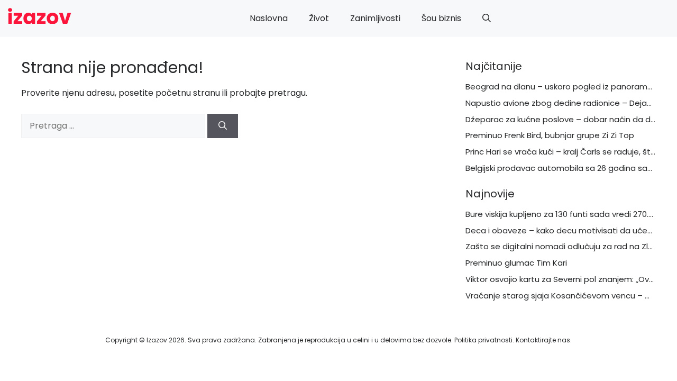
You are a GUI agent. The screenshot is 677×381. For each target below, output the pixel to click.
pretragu (287, 93)
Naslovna (269, 18)
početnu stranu (187, 93)
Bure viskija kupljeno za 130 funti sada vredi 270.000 (564, 214)
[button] (486, 18)
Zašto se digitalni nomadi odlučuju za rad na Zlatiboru (570, 246)
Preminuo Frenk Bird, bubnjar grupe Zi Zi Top (549, 135)
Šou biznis (441, 18)
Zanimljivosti (375, 18)
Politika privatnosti (483, 339)
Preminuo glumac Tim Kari (516, 262)
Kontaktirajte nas (543, 339)
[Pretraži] (222, 126)
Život (319, 18)
